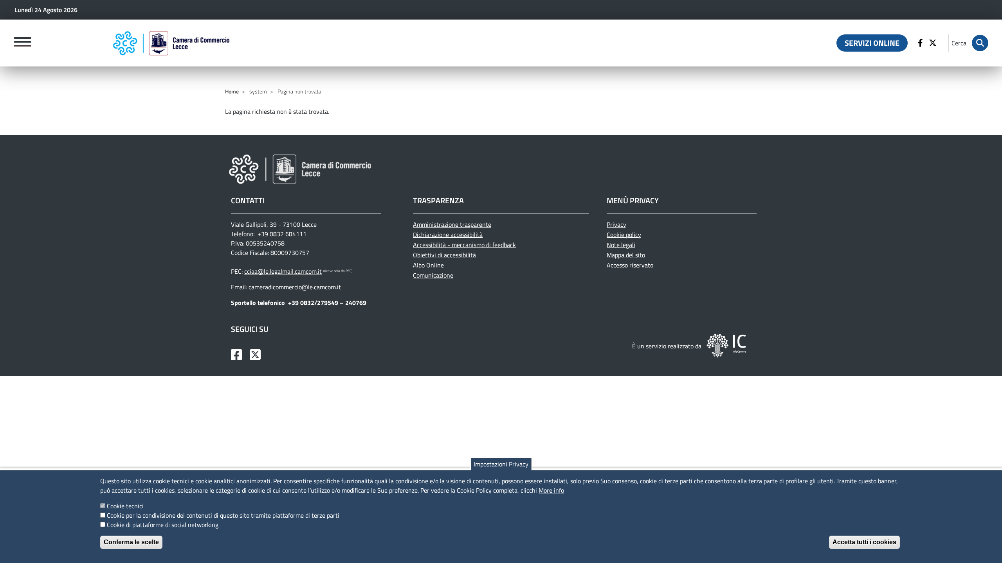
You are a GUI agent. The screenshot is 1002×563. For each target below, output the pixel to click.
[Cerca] (980, 43)
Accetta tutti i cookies (864, 542)
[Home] (171, 43)
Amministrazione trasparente (452, 224)
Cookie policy (624, 234)
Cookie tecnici (125, 506)
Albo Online (428, 265)
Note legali (621, 244)
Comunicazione (433, 275)
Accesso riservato (630, 265)
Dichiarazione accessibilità (448, 234)
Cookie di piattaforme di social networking (162, 524)
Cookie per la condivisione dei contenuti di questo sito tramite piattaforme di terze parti (223, 515)
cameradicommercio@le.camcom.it (295, 287)
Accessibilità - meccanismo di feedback (464, 244)
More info (551, 490)
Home (232, 91)
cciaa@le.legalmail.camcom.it (283, 271)
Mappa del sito (626, 255)
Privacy (616, 224)
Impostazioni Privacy (501, 464)
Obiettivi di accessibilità (444, 255)
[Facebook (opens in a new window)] (921, 43)
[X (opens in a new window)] (934, 43)
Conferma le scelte (131, 542)
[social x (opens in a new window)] (256, 357)
